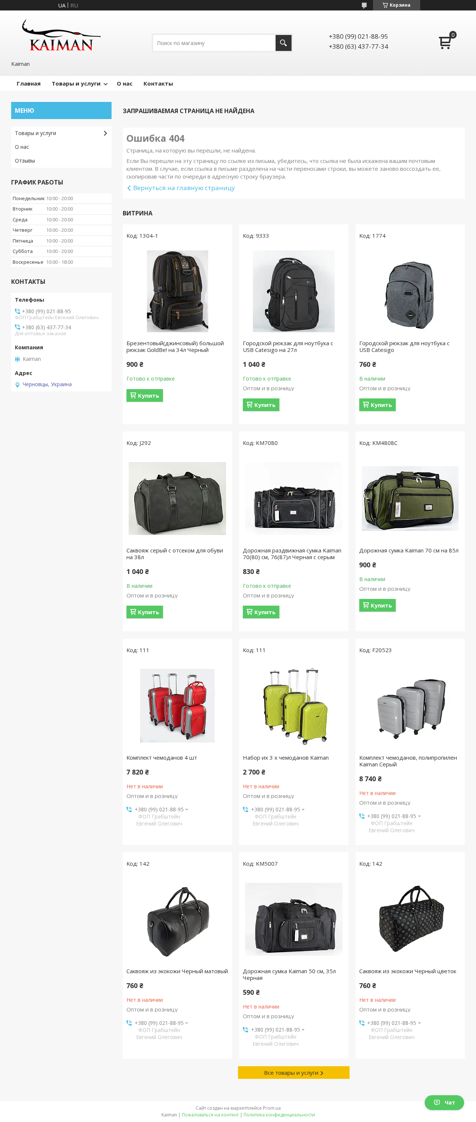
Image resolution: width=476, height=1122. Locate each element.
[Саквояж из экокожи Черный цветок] (410, 919)
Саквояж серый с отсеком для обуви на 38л (174, 553)
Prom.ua (272, 1108)
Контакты (158, 83)
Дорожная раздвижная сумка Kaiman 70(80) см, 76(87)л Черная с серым (292, 553)
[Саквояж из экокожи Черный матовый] (177, 919)
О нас (124, 83)
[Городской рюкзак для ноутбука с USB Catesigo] (410, 291)
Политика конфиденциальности (279, 1115)
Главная (29, 83)
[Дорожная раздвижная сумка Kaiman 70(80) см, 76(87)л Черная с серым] (294, 498)
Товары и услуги (76, 83)
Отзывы (25, 160)
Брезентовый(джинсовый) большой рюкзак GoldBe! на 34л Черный (175, 346)
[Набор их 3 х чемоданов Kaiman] (294, 706)
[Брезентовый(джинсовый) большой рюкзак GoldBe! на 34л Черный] (177, 291)
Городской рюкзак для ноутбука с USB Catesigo (404, 346)
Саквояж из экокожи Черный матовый (177, 971)
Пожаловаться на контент (210, 1115)
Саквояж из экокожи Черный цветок (407, 971)
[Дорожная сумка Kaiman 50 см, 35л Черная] (294, 919)
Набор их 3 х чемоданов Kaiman (286, 757)
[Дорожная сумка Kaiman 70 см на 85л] (410, 498)
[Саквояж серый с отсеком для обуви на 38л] (177, 498)
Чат (450, 1102)
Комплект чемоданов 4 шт (161, 757)
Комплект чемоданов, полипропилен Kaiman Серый (408, 760)
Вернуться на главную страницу (184, 187)
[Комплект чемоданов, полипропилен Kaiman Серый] (410, 706)
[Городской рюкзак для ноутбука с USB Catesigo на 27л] (294, 291)
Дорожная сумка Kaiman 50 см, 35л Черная (289, 974)
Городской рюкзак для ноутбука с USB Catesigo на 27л (288, 346)
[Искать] (284, 43)
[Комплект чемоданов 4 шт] (177, 706)
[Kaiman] (61, 34)
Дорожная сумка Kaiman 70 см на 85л (409, 550)
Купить (148, 395)
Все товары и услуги (291, 1072)
